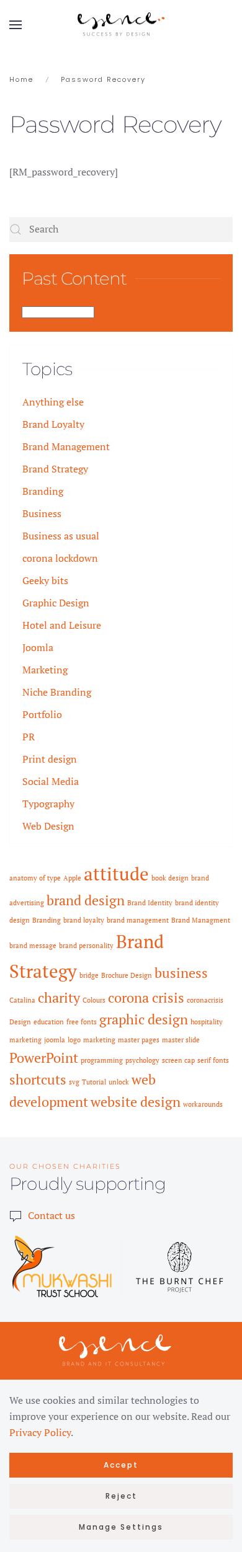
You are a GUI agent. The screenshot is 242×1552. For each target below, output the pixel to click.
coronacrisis (205, 1000)
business (181, 973)
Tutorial (94, 1082)
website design (136, 1102)
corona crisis (146, 997)
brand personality (86, 945)
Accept (121, 1465)
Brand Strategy (55, 469)
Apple (72, 878)
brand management (138, 920)
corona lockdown (60, 558)
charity (59, 997)
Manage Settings (121, 1527)
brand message (32, 945)
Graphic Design (55, 603)
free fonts (81, 1022)
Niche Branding (56, 692)
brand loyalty (83, 920)
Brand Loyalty (53, 424)
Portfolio (42, 714)
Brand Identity (150, 902)
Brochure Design (126, 975)
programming (102, 1060)
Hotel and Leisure (61, 625)
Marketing (45, 669)
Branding (42, 491)
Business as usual (60, 536)
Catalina (22, 1000)
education (49, 1022)
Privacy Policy (40, 1432)
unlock (119, 1082)
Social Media (50, 781)
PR (28, 736)
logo (74, 1039)
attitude (116, 873)
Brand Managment (200, 920)
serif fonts (213, 1060)
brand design (86, 900)
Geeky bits (45, 580)
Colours (94, 1000)
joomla (54, 1039)
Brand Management (66, 446)
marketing (99, 1039)
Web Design (48, 826)
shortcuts (37, 1079)
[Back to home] (121, 25)
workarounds (203, 1104)
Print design (49, 759)
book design (170, 878)
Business (41, 513)
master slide (181, 1039)
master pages (138, 1039)
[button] (15, 25)
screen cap (178, 1060)
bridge (89, 975)
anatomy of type (35, 878)
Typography (48, 803)
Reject (121, 1496)
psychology (142, 1060)
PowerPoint (43, 1057)
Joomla (37, 647)
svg (74, 1082)
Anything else (53, 402)
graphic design (143, 1019)
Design (20, 1022)
